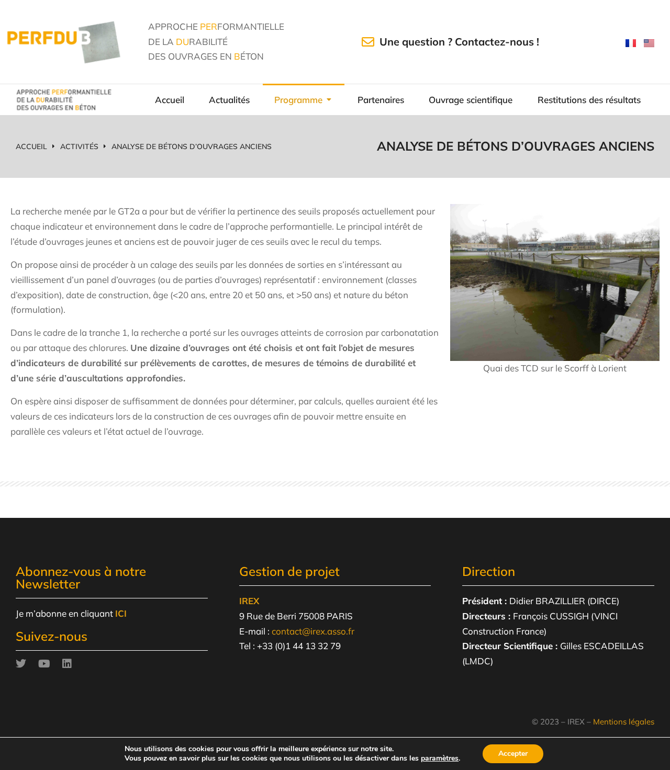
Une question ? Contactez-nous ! (459, 41)
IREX (249, 600)
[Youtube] (44, 664)
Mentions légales (623, 722)
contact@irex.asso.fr (313, 631)
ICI (121, 613)
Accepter (513, 753)
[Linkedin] (67, 664)
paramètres (440, 758)
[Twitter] (21, 664)
